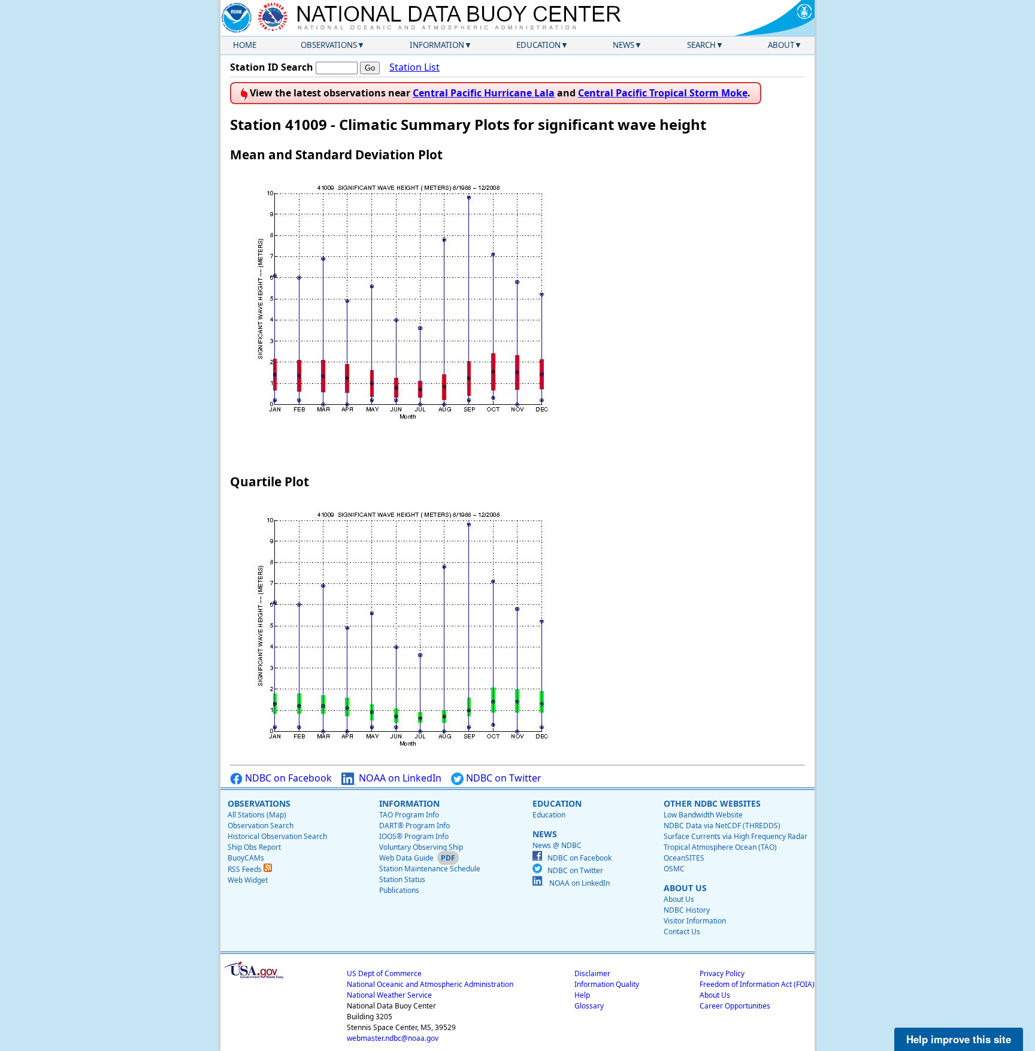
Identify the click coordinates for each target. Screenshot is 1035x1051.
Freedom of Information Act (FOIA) (757, 984)
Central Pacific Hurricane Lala (484, 92)
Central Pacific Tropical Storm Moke (663, 92)
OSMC (674, 869)
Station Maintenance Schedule (429, 869)
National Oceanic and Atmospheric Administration (430, 984)
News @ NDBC (557, 845)
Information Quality (606, 984)
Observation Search (260, 825)
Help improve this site (958, 1039)
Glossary (589, 1006)
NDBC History (687, 910)
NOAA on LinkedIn (398, 778)
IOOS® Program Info (414, 836)
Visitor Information (695, 921)
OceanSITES (684, 858)
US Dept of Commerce (384, 973)
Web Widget (248, 880)
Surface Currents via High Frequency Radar (735, 836)
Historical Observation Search (277, 836)
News (623, 45)
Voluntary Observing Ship (421, 847)
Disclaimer (592, 973)
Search (701, 45)
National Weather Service (389, 995)
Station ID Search (271, 67)
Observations (329, 45)
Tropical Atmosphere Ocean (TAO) (720, 847)
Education (538, 45)
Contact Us (682, 931)
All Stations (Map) (257, 815)
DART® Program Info (414, 825)
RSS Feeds (246, 869)
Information (437, 45)
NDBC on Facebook (287, 778)
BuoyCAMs (246, 858)
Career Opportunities (735, 1006)
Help (582, 995)
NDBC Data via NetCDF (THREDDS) (722, 825)
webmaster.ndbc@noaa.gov (392, 1038)
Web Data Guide (406, 858)
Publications (399, 890)
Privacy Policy (722, 973)
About (781, 45)
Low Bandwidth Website (703, 815)
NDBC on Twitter (502, 778)
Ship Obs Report (254, 847)
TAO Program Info (409, 815)
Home (244, 45)
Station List (414, 67)
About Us (679, 899)
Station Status (402, 879)
